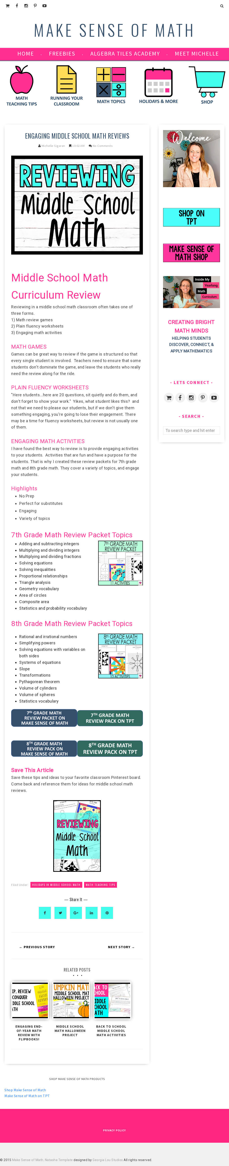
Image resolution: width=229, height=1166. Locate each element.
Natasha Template (59, 1160)
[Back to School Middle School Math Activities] (111, 1002)
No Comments (103, 146)
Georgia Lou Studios (108, 1160)
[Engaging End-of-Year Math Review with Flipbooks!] (29, 1002)
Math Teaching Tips (100, 885)
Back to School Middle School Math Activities (111, 1030)
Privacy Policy (114, 1130)
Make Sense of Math (114, 29)
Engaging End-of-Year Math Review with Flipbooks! (28, 1032)
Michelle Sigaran (53, 146)
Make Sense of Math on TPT (27, 1095)
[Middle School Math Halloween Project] (70, 1002)
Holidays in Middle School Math (56, 885)
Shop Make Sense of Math (25, 1090)
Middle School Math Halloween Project (70, 1030)
